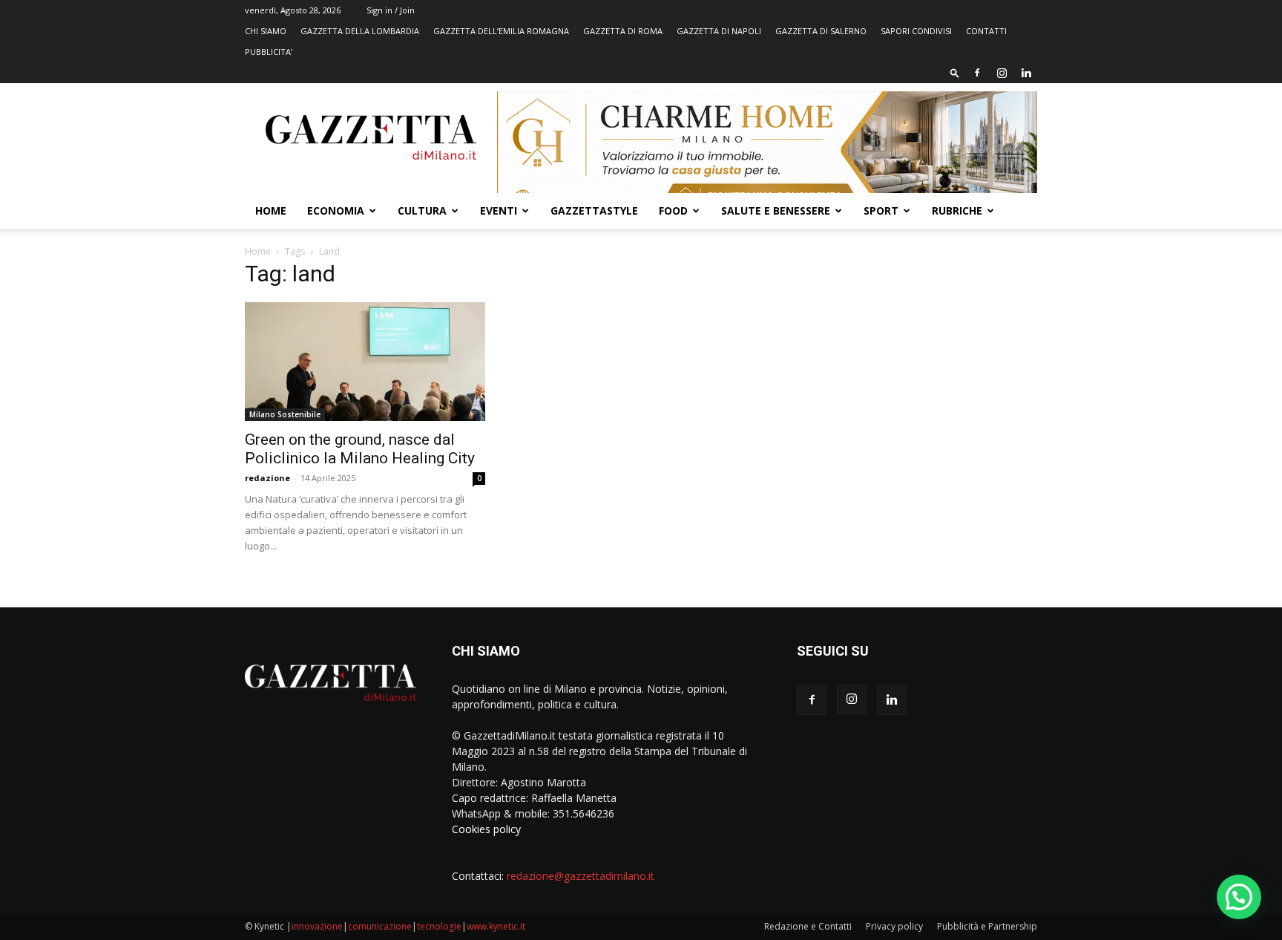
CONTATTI (986, 30)
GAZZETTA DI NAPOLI (719, 30)
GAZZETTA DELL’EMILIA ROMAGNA (501, 30)
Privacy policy (894, 926)
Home (270, 210)
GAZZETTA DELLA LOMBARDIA (359, 30)
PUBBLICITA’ (268, 51)
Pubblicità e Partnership (987, 926)
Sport (881, 210)
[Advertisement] (917, 375)
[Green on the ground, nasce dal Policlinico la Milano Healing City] (365, 361)
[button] (955, 72)
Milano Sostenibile (284, 414)
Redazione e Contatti (808, 926)
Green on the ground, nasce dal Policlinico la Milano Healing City (360, 449)
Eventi (498, 210)
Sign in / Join (390, 10)
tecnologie (439, 926)
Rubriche (957, 210)
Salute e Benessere (775, 210)
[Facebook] (977, 72)
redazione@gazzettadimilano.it (580, 876)
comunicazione (380, 926)
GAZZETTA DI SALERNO (821, 30)
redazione (267, 477)
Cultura (422, 210)
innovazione (317, 926)
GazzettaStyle (594, 210)
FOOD (673, 210)
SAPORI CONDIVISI (916, 30)
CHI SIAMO (265, 30)
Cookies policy (486, 829)
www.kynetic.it (496, 926)
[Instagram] (1001, 72)
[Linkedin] (1026, 72)
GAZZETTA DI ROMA (623, 30)
